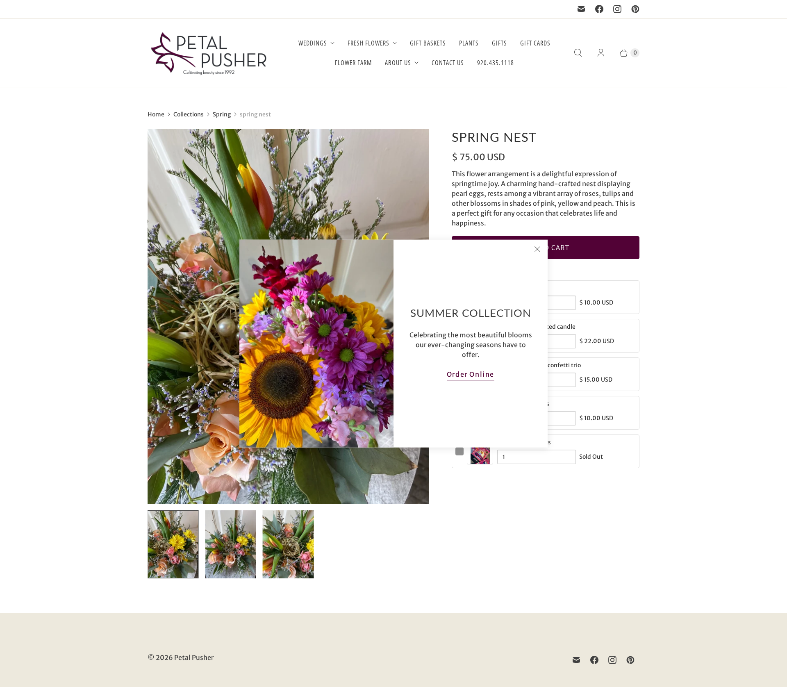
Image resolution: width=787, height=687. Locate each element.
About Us (398, 62)
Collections (188, 114)
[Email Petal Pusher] (581, 9)
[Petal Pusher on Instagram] (617, 9)
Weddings (312, 43)
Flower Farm (353, 62)
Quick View (480, 460)
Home (156, 114)
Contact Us (448, 62)
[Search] (577, 53)
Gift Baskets (428, 43)
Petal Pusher (194, 657)
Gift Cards (535, 43)
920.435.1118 (495, 62)
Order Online (470, 374)
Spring (222, 114)
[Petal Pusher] (209, 52)
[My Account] (600, 53)
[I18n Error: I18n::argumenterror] (173, 544)
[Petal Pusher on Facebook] (599, 9)
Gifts (499, 43)
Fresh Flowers (368, 43)
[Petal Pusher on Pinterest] (635, 9)
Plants (469, 43)
